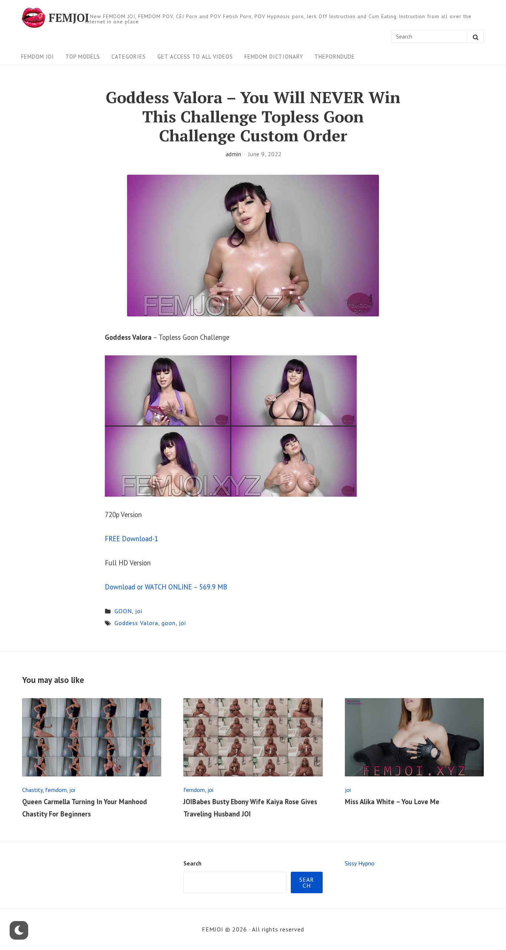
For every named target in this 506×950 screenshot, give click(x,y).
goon (169, 623)
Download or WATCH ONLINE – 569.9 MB (166, 586)
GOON (123, 611)
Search (192, 863)
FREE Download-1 (131, 538)
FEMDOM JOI (37, 56)
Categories (128, 56)
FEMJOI (69, 17)
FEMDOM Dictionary (273, 56)
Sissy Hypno (359, 863)
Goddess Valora (136, 623)
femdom (56, 789)
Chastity (32, 789)
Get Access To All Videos (195, 56)
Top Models (83, 56)
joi (138, 611)
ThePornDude (334, 56)
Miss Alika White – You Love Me (392, 801)
